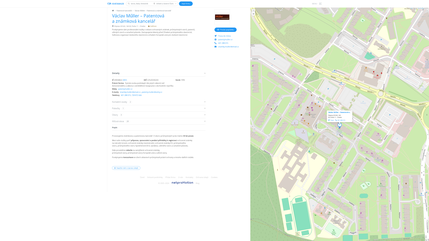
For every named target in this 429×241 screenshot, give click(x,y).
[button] (340, 125)
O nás (180, 177)
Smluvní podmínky (155, 177)
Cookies (214, 177)
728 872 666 (137, 95)
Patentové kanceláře (124, 10)
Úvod (142, 177)
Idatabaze (118, 3)
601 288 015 (126, 95)
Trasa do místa (224, 36)
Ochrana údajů (202, 177)
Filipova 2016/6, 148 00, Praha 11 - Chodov (129, 26)
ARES (125, 80)
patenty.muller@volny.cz (152, 92)
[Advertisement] (159, 54)
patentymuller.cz (125, 89)
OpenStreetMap (421, 8)
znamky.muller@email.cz (130, 92)
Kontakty (189, 177)
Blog (197, 183)
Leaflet (411, 8)
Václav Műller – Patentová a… (339, 112)
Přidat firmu (170, 177)
